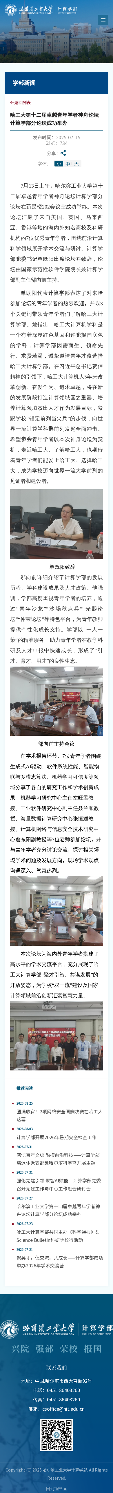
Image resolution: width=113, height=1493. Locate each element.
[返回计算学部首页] (41, 5)
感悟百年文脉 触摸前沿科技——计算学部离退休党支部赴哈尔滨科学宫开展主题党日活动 (58, 1162)
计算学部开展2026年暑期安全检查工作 (56, 1137)
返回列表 (22, 102)
